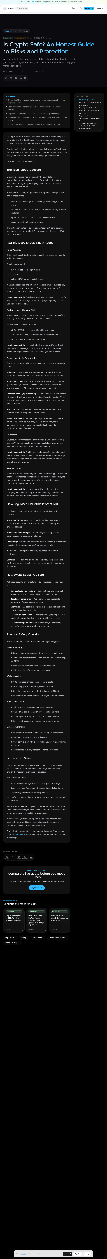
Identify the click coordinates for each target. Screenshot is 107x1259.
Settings (87, 1254)
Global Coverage (13, 943)
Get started (89, 8)
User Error (82, 113)
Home (7, 31)
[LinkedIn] (25, 78)
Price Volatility (83, 105)
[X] (11, 78)
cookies (23, 1254)
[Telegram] (15, 78)
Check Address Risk (58, 938)
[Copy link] (6, 78)
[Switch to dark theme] (80, 8)
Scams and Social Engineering (89, 110)
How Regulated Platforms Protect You (89, 119)
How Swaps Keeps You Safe (87, 123)
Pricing (25, 938)
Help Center (39, 938)
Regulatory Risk (84, 116)
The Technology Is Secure (86, 100)
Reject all (77, 1254)
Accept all (67, 1254)
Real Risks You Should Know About (89, 102)
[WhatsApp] (20, 78)
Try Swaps (35, 888)
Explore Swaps (18, 834)
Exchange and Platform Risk (88, 108)
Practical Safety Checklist (86, 126)
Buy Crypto (10, 938)
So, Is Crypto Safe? (84, 128)
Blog (15, 31)
